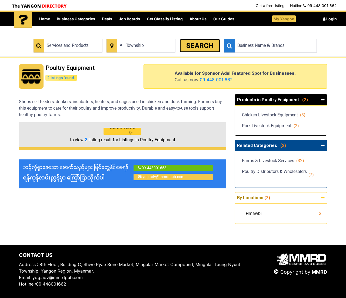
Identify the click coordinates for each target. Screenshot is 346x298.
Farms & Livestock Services (273, 160)
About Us (198, 19)
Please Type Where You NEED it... (134, 36)
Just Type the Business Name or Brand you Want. (264, 36)
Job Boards (129, 19)
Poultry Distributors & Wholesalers (278, 175)
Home (44, 19)
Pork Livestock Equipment (270, 125)
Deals (107, 19)
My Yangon (284, 19)
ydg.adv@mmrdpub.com (163, 177)
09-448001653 (154, 168)
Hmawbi (254, 213)
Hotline (313, 5)
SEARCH (200, 46)
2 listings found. (61, 77)
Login (331, 19)
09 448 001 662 (216, 79)
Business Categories (76, 19)
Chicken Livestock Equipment (273, 114)
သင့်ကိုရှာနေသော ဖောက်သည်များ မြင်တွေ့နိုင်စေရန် (75, 172)
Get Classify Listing (165, 19)
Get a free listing (270, 5)
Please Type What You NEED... (59, 36)
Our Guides (223, 19)
